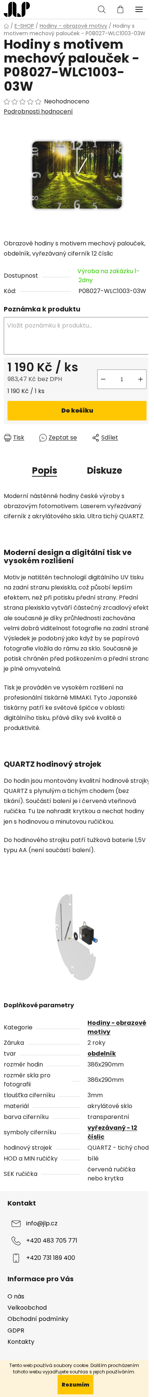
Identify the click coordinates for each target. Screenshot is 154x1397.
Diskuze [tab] (104, 470)
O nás (15, 1296)
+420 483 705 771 (51, 1241)
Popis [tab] (44, 470)
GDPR (15, 1330)
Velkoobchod (27, 1307)
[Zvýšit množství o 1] (140, 379)
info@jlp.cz (42, 1223)
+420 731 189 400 (50, 1258)
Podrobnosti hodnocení (38, 112)
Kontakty (20, 1341)
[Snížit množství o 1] (103, 379)
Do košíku (77, 410)
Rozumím (75, 1384)
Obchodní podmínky (37, 1319)
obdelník (101, 1053)
